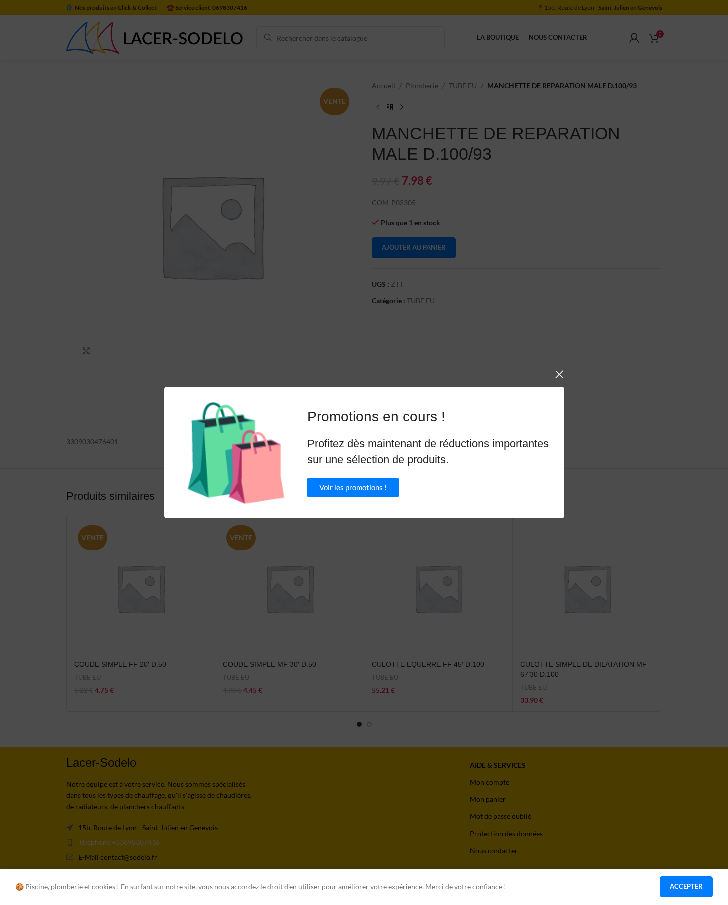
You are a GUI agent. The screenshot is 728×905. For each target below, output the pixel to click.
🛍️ (236, 452)
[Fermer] (559, 374)
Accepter (686, 886)
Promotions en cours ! (376, 416)
